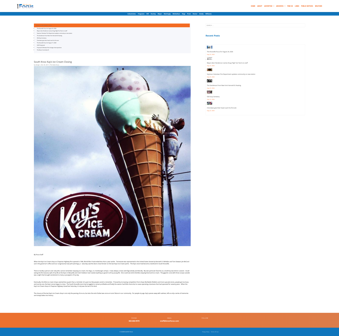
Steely (201, 14)
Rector (195, 14)
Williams (208, 14)
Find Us (290, 6)
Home (253, 6)
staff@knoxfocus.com (169, 321)
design (38, 65)
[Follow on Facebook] (203, 321)
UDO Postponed (41, 45)
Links (297, 6)
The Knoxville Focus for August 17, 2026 (46, 43)
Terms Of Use (215, 332)
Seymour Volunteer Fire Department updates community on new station (54, 33)
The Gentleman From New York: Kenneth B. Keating (49, 35)
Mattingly (167, 14)
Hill (147, 14)
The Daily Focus (54, 65)
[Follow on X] (206, 321)
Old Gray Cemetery (41, 38)
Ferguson (141, 14)
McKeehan (176, 14)
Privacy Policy (205, 332)
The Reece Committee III (43, 50)
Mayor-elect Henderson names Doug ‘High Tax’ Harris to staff (52, 31)
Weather (318, 6)
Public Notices (307, 6)
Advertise (268, 6)
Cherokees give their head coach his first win (48, 40)
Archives (279, 6)
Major (160, 14)
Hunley (153, 14)
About (259, 6)
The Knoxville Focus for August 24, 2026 (46, 28)
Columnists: (131, 14)
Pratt (189, 14)
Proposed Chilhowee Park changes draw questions (49, 47)
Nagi (183, 14)
